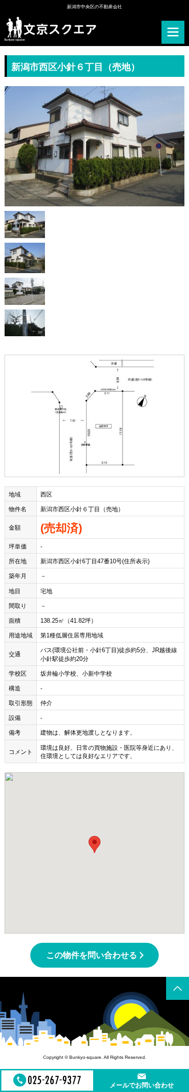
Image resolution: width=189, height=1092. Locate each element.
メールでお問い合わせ (142, 1085)
